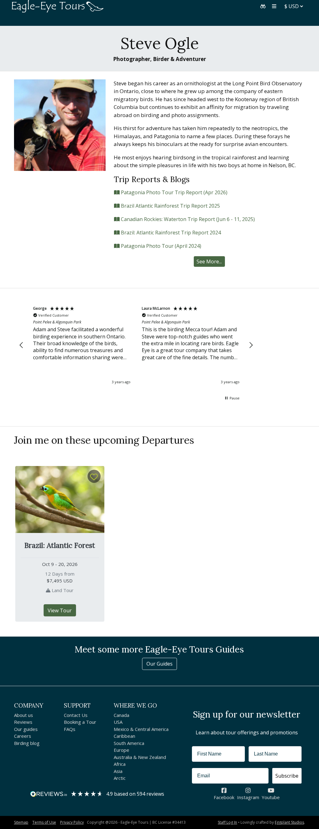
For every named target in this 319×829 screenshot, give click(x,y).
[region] (136, 345)
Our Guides (159, 663)
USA (118, 722)
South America (129, 743)
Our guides (26, 729)
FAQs (69, 729)
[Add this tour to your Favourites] (94, 476)
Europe (121, 750)
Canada (121, 715)
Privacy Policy (72, 822)
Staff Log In (227, 822)
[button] (263, 6)
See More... (209, 261)
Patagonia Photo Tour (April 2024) (160, 246)
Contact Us (76, 715)
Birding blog (27, 743)
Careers (22, 736)
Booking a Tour (80, 722)
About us (23, 715)
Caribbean (124, 736)
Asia (118, 771)
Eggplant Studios (289, 822)
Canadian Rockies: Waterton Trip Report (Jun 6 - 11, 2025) (187, 219)
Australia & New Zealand (140, 757)
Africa (120, 764)
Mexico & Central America (141, 729)
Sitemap (21, 822)
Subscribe (286, 775)
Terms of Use (44, 822)
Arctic (120, 778)
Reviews (23, 722)
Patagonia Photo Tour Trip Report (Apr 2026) (173, 192)
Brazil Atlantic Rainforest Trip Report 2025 (170, 205)
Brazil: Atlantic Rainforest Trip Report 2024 (170, 232)
